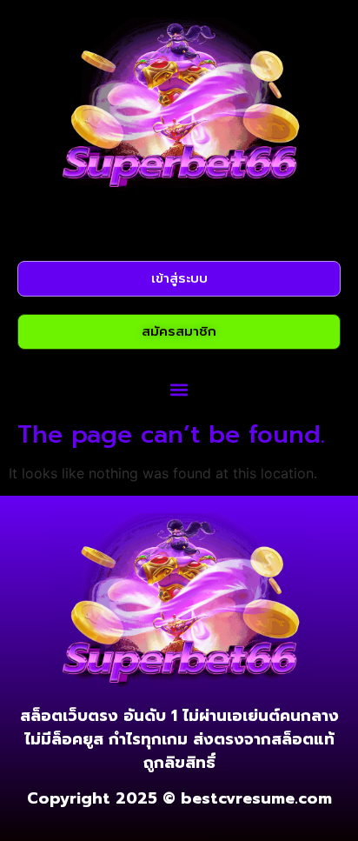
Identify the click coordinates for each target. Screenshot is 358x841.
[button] (179, 390)
